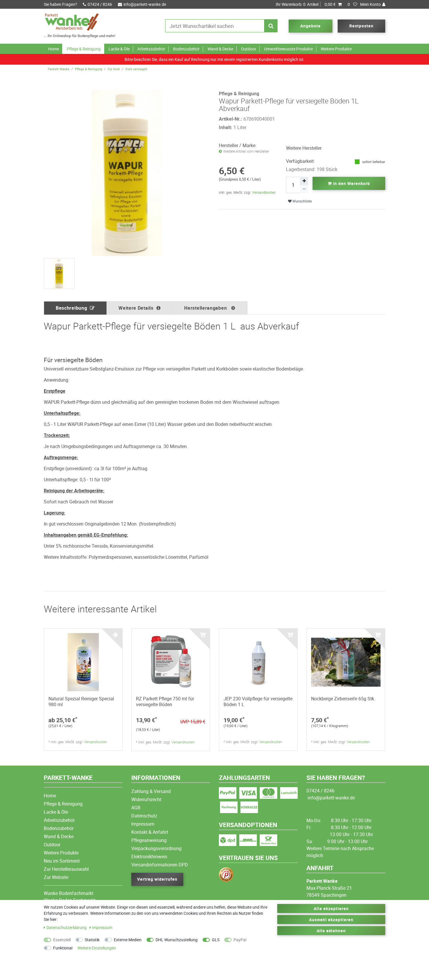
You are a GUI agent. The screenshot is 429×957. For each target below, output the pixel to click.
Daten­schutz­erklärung (67, 927)
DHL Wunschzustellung (177, 939)
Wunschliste (302, 201)
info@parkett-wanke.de (144, 4)
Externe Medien (128, 939)
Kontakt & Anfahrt (149, 832)
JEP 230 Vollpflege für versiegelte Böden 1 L (258, 701)
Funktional (62, 948)
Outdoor (248, 49)
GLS (215, 939)
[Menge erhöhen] (304, 181)
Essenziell (62, 939)
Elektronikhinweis (149, 856)
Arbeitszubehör (151, 49)
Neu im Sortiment (62, 861)
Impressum (142, 824)
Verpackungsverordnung (156, 848)
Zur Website (56, 877)
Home (53, 49)
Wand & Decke (220, 49)
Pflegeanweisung (149, 840)
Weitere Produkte (336, 49)
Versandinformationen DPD (159, 864)
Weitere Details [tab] (136, 308)
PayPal (239, 939)
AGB (135, 807)
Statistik (92, 939)
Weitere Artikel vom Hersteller (246, 151)
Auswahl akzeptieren (331, 919)
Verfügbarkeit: (300, 161)
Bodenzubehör (186, 49)
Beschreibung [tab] (71, 308)
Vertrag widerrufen (157, 879)
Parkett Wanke (58, 69)
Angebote (310, 26)
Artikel (306, 4)
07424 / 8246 (100, 4)
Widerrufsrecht (146, 799)
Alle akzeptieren (331, 908)
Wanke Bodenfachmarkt (68, 893)
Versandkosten (264, 192)
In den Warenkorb (351, 183)
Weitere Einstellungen (96, 948)
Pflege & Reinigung (84, 49)
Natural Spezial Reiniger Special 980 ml (81, 701)
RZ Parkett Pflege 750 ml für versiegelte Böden (165, 701)
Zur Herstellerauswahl (66, 869)
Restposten (361, 26)
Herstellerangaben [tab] (206, 308)
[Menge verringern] (304, 189)
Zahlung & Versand (151, 791)
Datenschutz (144, 816)
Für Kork (114, 69)
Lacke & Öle (119, 49)
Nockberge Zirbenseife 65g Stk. (343, 698)
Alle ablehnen (331, 930)
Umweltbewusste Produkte (288, 49)
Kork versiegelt (136, 69)
